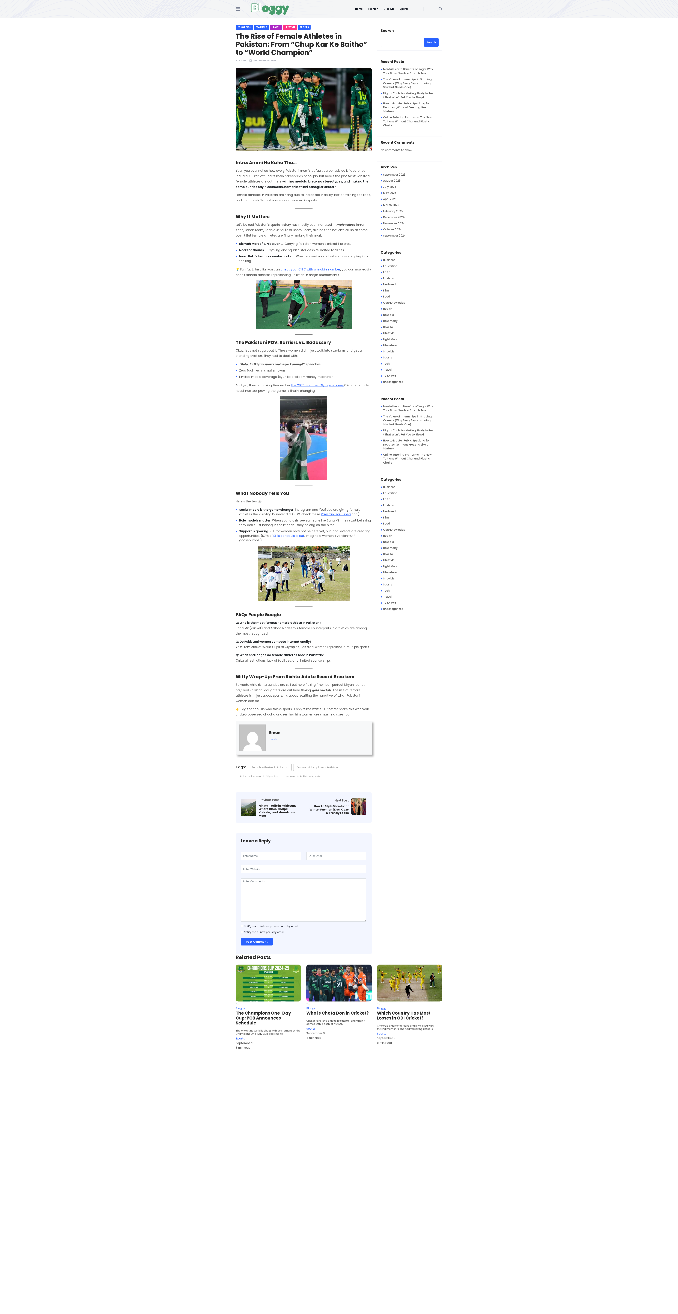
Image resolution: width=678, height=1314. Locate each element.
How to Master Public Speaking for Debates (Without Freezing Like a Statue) (406, 107)
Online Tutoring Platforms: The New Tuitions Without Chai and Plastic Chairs (407, 121)
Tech (386, 364)
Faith (386, 272)
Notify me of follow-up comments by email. (271, 926)
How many (390, 321)
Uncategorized (393, 382)
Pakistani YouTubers (336, 514)
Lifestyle (388, 9)
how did (388, 315)
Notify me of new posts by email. (264, 932)
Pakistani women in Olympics (259, 776)
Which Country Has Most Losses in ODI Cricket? (403, 1016)
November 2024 (394, 223)
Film (386, 290)
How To (388, 327)
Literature (390, 345)
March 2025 (391, 205)
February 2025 (393, 211)
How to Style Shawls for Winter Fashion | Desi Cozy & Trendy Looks (329, 810)
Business (389, 260)
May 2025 (389, 193)
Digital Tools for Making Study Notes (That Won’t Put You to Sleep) (408, 95)
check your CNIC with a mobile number (310, 269)
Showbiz (388, 351)
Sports (404, 9)
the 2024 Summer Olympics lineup (317, 385)
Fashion (373, 9)
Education (244, 27)
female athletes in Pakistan (270, 767)
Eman (242, 60)
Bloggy (240, 1008)
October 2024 (392, 229)
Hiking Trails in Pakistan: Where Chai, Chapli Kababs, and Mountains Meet (277, 811)
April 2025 (390, 199)
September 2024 (394, 235)
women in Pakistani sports (303, 776)
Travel (387, 370)
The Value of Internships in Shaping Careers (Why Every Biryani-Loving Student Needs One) (407, 83)
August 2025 (392, 180)
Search (387, 30)
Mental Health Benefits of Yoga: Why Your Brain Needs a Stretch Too (408, 71)
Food (386, 296)
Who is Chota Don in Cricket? (337, 1013)
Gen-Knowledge (394, 303)
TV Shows (389, 376)
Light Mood (391, 339)
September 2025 (394, 174)
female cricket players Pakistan (317, 767)
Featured (261, 27)
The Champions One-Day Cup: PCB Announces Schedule (263, 1018)
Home (359, 9)
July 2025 (389, 187)
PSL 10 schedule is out (288, 536)
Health (276, 27)
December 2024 (394, 217)
